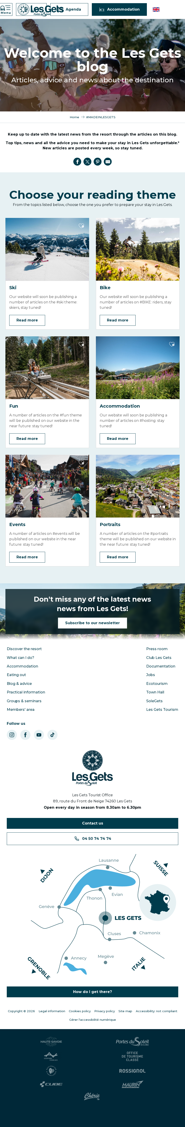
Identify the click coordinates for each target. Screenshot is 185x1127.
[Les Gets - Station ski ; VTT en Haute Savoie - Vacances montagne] (41, 10)
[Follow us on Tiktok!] (52, 735)
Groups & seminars (24, 701)
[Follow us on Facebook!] (25, 735)
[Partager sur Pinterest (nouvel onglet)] (97, 161)
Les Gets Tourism (162, 709)
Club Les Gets (158, 658)
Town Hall (155, 692)
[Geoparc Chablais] (52, 1056)
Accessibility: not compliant (156, 1011)
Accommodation (22, 666)
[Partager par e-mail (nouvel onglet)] (108, 161)
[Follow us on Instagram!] (12, 735)
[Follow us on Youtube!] (39, 735)
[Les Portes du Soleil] (133, 1041)
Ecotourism (157, 683)
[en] (156, 9)
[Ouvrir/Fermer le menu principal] (5, 9)
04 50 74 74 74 (96, 838)
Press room (157, 649)
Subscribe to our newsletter (92, 623)
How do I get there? (92, 992)
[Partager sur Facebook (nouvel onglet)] (77, 161)
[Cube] (52, 1084)
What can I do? (20, 658)
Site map (125, 1011)
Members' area (21, 709)
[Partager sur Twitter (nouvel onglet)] (87, 161)
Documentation (160, 666)
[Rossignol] (133, 1070)
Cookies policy (80, 1011)
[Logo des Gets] (92, 768)
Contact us (92, 823)
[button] (156, 9)
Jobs (150, 675)
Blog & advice (19, 683)
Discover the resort (24, 649)
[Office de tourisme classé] (133, 1056)
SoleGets (154, 701)
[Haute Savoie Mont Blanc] (52, 1041)
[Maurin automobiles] (133, 1084)
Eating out (16, 675)
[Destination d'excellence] (52, 1071)
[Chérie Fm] (92, 1096)
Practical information (26, 692)
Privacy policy (104, 1011)
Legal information (52, 1011)
